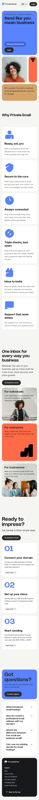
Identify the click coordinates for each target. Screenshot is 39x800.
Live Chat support (10, 780)
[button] (19, 708)
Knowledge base (9, 782)
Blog (5, 771)
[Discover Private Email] (9, 4)
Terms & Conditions (10, 777)
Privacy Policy (8, 774)
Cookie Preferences (10, 785)
